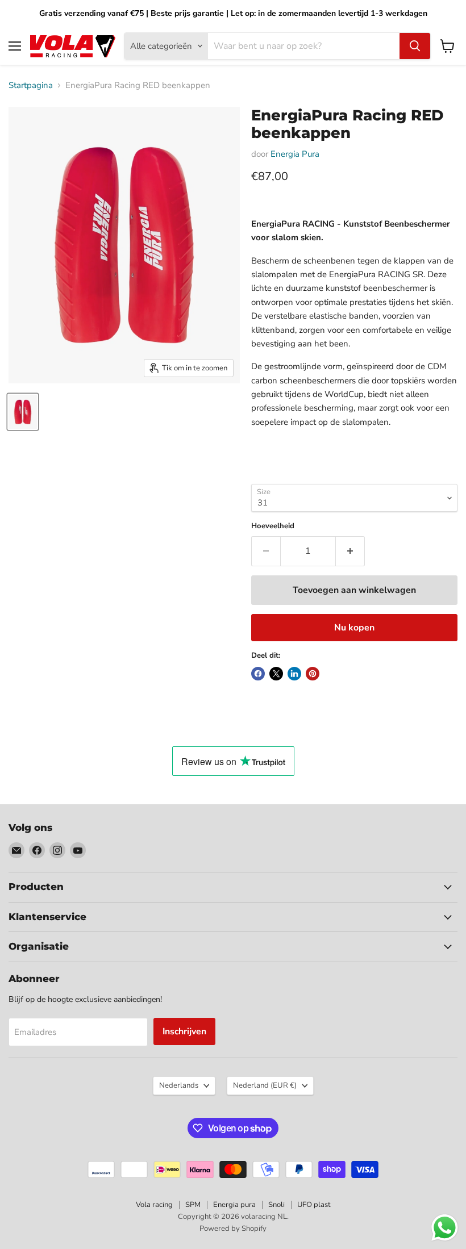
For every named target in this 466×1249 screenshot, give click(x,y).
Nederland (265, 1085)
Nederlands (178, 1085)
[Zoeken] (415, 46)
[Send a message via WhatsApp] (444, 1227)
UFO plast (314, 1205)
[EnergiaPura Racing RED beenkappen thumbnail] (22, 412)
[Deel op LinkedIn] (294, 673)
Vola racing (154, 1205)
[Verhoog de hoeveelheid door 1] (350, 551)
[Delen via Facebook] (258, 673)
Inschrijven (184, 1031)
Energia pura (234, 1205)
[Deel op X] (276, 673)
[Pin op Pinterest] (312, 673)
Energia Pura (295, 154)
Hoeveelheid (272, 526)
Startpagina (31, 85)
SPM (193, 1205)
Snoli (276, 1205)
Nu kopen (354, 627)
